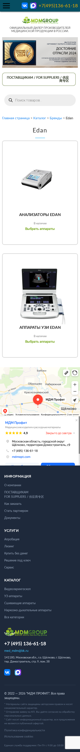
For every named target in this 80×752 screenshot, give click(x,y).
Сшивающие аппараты (20, 603)
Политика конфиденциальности (24, 730)
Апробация (11, 539)
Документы (12, 518)
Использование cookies (18, 736)
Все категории (14, 617)
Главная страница (16, 118)
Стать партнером (16, 511)
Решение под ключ (17, 560)
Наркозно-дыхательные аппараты (27, 610)
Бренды (56, 118)
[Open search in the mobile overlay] (40, 100)
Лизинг (9, 546)
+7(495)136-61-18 (58, 5)
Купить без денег (16, 553)
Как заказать (13, 503)
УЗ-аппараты (13, 596)
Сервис (9, 567)
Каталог (39, 118)
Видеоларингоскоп (17, 589)
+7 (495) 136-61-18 (25, 643)
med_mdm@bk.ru (16, 650)
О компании (12, 485)
